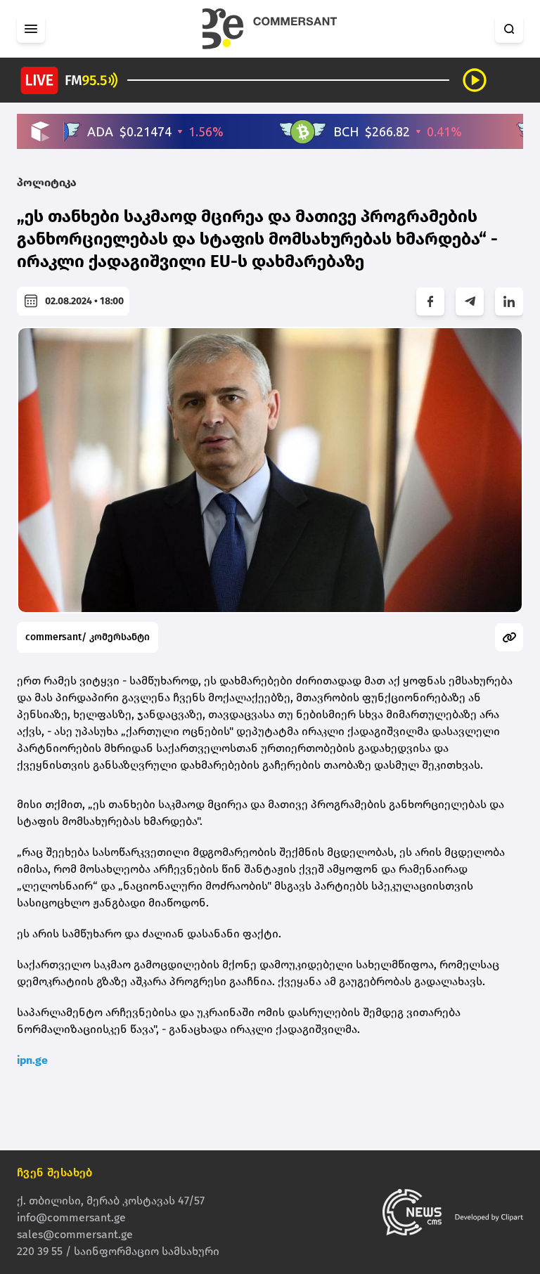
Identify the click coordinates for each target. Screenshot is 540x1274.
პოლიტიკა (47, 182)
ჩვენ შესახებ (55, 1172)
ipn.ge (32, 1060)
